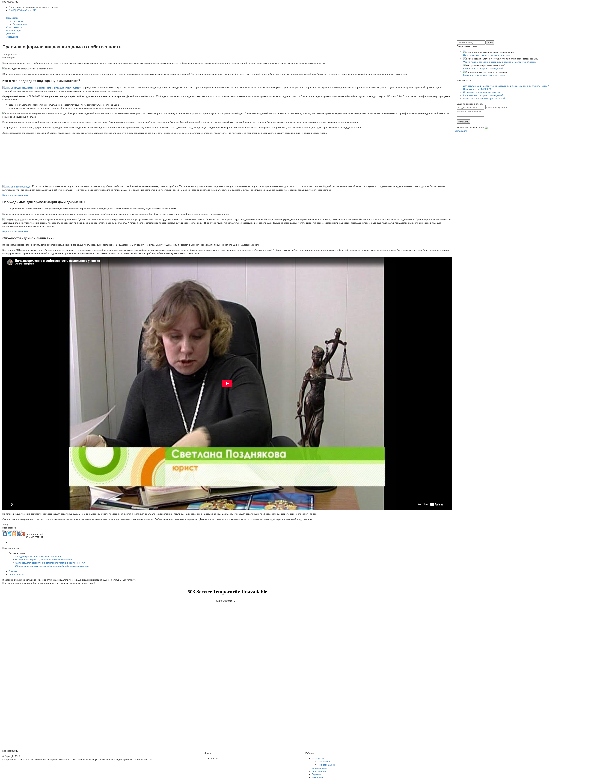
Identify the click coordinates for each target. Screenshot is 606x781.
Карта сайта (460, 130)
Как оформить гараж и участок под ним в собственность (44, 559)
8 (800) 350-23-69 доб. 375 (22, 10)
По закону (18, 20)
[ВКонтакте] (5, 534)
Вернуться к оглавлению (15, 195)
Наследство (12, 17)
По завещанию (20, 24)
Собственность (14, 27)
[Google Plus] (23, 534)
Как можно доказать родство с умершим (484, 75)
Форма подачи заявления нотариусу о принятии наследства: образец (499, 61)
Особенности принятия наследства (481, 92)
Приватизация (13, 30)
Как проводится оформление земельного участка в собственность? (50, 562)
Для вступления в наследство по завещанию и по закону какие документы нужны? (506, 85)
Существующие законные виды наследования (487, 54)
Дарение (10, 33)
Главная (13, 571)
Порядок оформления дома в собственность (38, 556)
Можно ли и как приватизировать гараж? (484, 98)
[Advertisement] (27, 158)
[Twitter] (9, 534)
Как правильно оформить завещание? (483, 68)
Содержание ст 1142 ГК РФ (477, 88)
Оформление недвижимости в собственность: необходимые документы (52, 565)
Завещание (12, 36)
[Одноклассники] (14, 534)
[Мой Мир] (19, 534)
